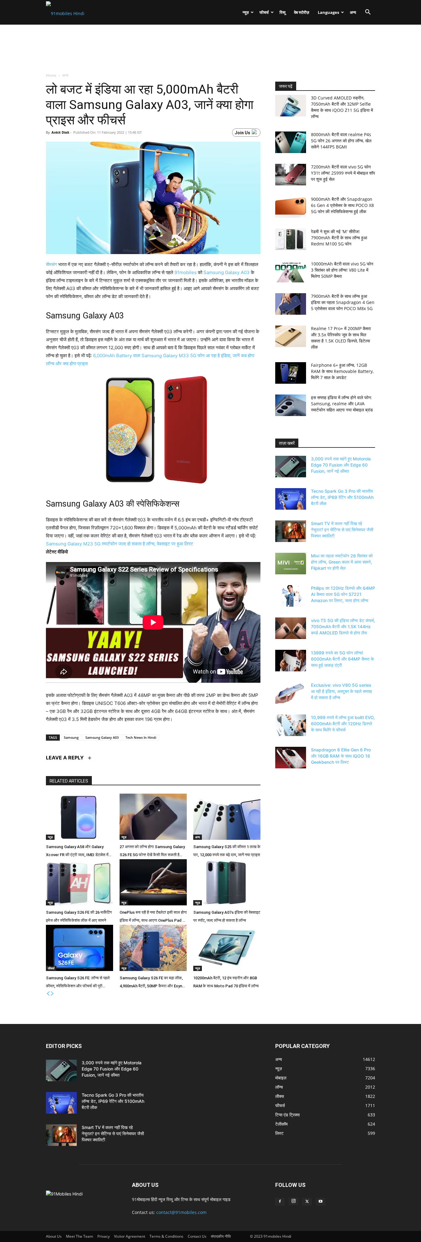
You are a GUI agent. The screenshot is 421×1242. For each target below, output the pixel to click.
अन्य (353, 12)
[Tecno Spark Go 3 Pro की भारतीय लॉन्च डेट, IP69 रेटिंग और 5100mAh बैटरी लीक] (290, 499)
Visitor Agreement (129, 1236)
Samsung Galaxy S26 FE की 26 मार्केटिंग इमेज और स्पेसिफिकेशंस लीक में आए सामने (79, 916)
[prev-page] (48, 993)
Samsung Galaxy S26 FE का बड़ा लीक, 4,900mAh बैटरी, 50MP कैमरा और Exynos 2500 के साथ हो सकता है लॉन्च (153, 983)
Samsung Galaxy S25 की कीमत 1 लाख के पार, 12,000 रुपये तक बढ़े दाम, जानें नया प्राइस (226, 850)
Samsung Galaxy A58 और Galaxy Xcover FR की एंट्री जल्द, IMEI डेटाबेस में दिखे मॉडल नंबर (77, 851)
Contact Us (197, 1236)
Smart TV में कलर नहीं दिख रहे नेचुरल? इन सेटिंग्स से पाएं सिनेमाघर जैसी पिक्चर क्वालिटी (342, 529)
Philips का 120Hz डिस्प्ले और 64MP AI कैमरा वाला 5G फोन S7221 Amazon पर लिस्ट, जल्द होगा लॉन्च (343, 594)
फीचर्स (264, 12)
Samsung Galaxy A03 (226, 272)
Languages (328, 12)
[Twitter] (307, 1201)
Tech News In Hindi (140, 737)
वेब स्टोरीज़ (301, 12)
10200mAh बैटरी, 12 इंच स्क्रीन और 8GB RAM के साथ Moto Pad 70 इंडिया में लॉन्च (226, 982)
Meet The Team (79, 1236)
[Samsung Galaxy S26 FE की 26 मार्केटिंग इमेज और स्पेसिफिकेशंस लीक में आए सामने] (79, 882)
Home (51, 75)
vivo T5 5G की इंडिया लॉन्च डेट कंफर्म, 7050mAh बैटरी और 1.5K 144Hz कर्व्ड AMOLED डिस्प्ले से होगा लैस (343, 626)
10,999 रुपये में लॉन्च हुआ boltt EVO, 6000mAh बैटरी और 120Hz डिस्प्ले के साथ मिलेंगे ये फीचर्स (343, 723)
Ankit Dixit (60, 132)
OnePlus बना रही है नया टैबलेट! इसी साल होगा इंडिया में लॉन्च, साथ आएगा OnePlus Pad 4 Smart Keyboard (153, 917)
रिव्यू (282, 12)
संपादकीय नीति (221, 1236)
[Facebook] (279, 1201)
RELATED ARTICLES (69, 781)
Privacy (103, 1236)
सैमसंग (51, 264)
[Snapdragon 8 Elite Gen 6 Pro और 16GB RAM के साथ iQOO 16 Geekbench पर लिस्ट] (290, 757)
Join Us (242, 132)
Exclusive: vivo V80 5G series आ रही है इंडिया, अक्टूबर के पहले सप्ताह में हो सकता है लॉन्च (341, 691)
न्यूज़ (246, 12)
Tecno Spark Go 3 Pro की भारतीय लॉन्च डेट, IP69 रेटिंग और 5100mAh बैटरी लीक (342, 497)
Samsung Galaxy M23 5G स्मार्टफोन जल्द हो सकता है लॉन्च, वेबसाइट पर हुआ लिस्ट (119, 544)
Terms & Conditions (166, 1236)
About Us (54, 1236)
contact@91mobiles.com (181, 1212)
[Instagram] (293, 1201)
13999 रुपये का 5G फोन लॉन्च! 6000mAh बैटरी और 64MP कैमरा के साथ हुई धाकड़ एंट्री (342, 659)
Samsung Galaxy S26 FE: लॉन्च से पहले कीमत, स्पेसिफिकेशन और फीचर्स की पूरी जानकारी (78, 983)
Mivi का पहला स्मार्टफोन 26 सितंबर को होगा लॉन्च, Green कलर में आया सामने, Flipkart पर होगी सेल (342, 562)
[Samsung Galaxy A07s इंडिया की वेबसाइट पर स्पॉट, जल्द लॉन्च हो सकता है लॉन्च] (226, 882)
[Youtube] (320, 1201)
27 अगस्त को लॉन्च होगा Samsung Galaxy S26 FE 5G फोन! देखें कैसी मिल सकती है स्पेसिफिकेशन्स (152, 851)
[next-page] (52, 993)
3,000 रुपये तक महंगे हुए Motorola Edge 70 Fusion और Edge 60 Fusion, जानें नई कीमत (341, 465)
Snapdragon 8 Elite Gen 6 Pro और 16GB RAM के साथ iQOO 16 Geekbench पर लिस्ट (341, 756)
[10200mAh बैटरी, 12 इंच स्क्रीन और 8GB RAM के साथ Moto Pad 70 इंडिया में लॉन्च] (226, 948)
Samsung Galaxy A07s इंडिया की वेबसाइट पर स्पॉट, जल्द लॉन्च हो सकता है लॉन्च (226, 916)
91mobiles (185, 272)
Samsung (71, 737)
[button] (367, 13)
